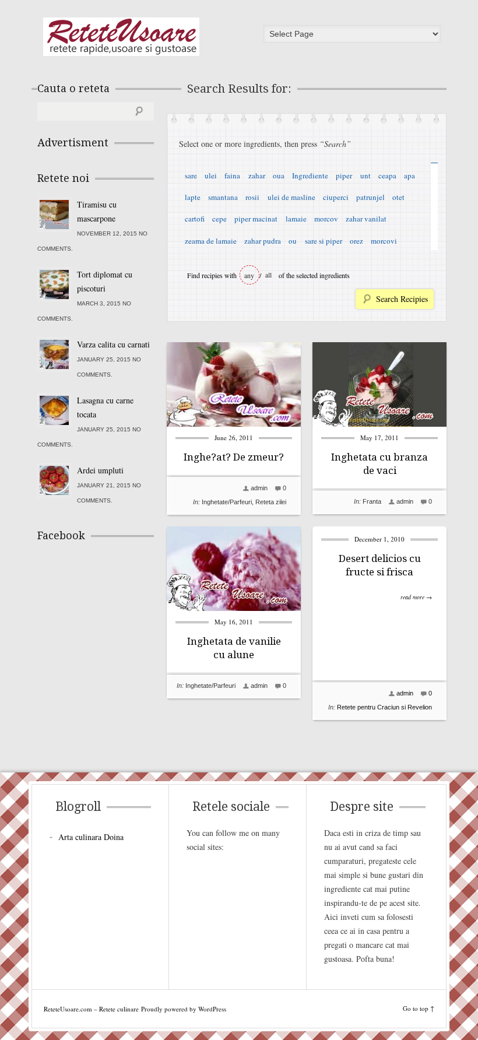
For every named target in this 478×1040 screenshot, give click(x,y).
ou (293, 241)
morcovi (384, 241)
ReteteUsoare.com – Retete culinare (121, 36)
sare (191, 175)
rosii (252, 197)
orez (356, 241)
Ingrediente (310, 175)
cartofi (195, 218)
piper (344, 175)
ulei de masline (291, 197)
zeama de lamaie (211, 241)
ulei (211, 175)
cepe (219, 218)
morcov (326, 218)
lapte (193, 197)
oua (278, 175)
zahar (256, 175)
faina (232, 175)
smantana (223, 197)
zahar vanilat (366, 218)
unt (365, 175)
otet (398, 197)
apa (409, 175)
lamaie (296, 218)
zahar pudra (262, 241)
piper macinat (255, 218)
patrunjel (370, 197)
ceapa (387, 175)
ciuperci (336, 197)
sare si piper (323, 241)
